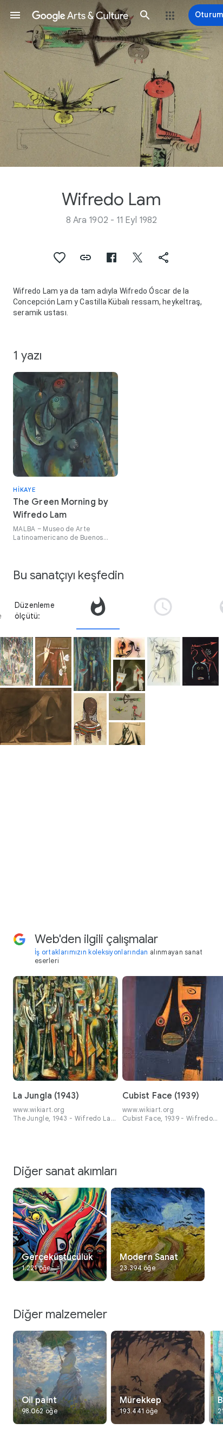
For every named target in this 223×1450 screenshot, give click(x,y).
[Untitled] (35, 716)
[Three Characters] (127, 706)
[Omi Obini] (16, 661)
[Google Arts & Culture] (80, 15)
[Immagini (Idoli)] (129, 675)
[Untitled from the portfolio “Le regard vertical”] (127, 733)
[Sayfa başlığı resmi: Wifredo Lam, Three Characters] (111, 83)
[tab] (98, 610)
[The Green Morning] (92, 664)
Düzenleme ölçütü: (35, 610)
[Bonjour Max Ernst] (53, 661)
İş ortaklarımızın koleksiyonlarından (91, 952)
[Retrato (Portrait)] (90, 719)
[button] (15, 15)
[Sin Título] (200, 661)
